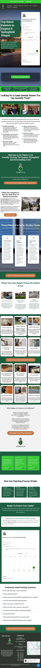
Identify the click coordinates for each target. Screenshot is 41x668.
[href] (33, 648)
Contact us (34, 5)
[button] (30, 29)
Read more (4, 465)
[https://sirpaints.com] (3, 6)
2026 (32, 37)
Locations (14, 7)
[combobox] (31, 62)
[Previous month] (25, 37)
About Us (9, 7)
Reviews (21, 5)
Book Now (9, 5)
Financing (15, 5)
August (29, 37)
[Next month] (36, 37)
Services (26, 5)
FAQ (30, 5)
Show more (26, 33)
